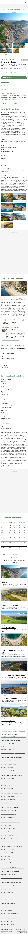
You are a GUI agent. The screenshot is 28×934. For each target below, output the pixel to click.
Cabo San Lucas (4, 59)
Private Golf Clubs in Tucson (7, 924)
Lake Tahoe (4, 734)
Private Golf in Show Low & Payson (9, 913)
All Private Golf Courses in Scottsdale (11, 882)
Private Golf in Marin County (7, 835)
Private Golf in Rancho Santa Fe (8, 749)
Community (23, 9)
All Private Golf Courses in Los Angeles (11, 757)
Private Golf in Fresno (6, 856)
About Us (6, 931)
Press (21, 932)
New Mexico (11, 734)
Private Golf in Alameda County (8, 841)
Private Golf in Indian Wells (7, 788)
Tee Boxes (14, 12)
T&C (10, 931)
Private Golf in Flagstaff (6, 910)
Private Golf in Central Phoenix (8, 874)
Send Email (4, 86)
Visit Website (5, 82)
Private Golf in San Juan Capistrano (9, 796)
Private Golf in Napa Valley (7, 831)
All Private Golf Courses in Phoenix (10, 871)
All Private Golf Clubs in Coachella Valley (11, 775)
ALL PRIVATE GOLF (5, 112)
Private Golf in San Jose (6, 825)
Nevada (16, 734)
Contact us (17, 929)
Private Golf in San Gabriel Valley (8, 764)
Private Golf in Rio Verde (6, 895)
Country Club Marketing (22, 931)
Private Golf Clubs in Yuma (7, 921)
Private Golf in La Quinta (7, 782)
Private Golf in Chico (6, 859)
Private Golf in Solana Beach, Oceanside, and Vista (13, 753)
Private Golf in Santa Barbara (8, 817)
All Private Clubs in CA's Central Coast (11, 807)
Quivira (6, 54)
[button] (26, 2)
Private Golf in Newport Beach (8, 799)
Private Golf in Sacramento (7, 849)
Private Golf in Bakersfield (7, 853)
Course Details (9, 9)
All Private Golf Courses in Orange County (12, 793)
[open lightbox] (14, 28)
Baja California (14, 112)
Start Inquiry (6, 77)
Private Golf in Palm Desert (7, 785)
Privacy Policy (3, 932)
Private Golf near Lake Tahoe (8, 863)
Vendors (25, 932)
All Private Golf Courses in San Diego (10, 740)
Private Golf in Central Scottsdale (9, 885)
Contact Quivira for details (7, 358)
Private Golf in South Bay (7, 767)
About (3, 9)
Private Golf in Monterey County (8, 810)
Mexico (15, 731)
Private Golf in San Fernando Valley (9, 760)
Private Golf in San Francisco (8, 828)
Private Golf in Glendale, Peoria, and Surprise (11, 878)
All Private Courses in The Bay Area (10, 822)
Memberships (16, 9)
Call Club (3, 90)
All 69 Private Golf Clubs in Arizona (12, 868)
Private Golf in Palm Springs (7, 778)
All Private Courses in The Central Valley (11, 846)
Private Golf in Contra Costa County (9, 838)
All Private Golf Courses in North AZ (10, 903)
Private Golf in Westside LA (7, 770)
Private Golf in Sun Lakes (7, 892)
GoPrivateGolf (5, 929)
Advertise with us (23, 929)
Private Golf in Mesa (6, 889)
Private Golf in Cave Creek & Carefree (10, 899)
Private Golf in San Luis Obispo (8, 814)
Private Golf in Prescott (6, 907)
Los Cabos (22, 112)
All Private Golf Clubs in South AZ (9, 918)
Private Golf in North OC (6, 803)
